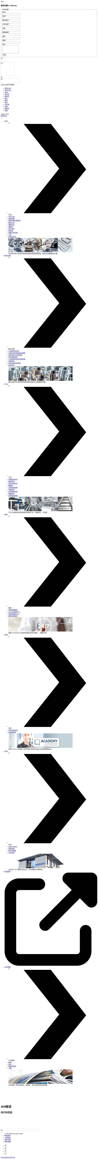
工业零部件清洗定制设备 (16, 359)
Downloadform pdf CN (8, 1157)
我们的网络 (12, 850)
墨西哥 (7, 108)
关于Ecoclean (12, 846)
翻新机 (10, 485)
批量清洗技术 (13, 479)
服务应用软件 (13, 616)
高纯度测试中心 (13, 614)
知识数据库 (12, 732)
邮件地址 (5, 20)
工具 (9, 235)
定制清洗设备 (13, 487)
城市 (3, 36)
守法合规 (11, 852)
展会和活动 (12, 1066)
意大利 (7, 94)
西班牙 (7, 96)
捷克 (6, 100)
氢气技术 (11, 365)
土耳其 (7, 104)
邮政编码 (5, 32)
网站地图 (8, 1141)
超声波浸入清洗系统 (15, 355)
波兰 (6, 102)
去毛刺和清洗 (13, 491)
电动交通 (11, 218)
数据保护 (8, 1135)
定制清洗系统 (13, 495)
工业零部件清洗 (13, 351)
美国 (6, 110)
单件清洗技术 (13, 483)
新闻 (9, 1062)
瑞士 (6, 98)
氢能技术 (11, 493)
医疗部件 (11, 228)
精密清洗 (11, 481)
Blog (9, 1064)
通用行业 (11, 224)
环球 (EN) (8, 88)
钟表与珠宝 (12, 237)
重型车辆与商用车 (14, 220)
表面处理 (11, 361)
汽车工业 (11, 216)
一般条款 (8, 1137)
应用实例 (11, 848)
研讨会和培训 (13, 730)
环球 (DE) (8, 90)
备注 (3, 44)
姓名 (4, 12)
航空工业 (11, 222)
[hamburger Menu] (1, 118)
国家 (4, 40)
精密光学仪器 (13, 232)
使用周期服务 (13, 610)
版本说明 (8, 1139)
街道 (3, 28)
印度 (6, 106)
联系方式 (4, 116)
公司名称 (5, 24)
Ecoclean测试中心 (14, 612)
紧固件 (10, 226)
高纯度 (10, 230)
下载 (9, 1068)
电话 (4, 16)
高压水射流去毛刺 (14, 363)
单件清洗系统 (13, 357)
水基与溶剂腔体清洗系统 (16, 353)
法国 (6, 92)
